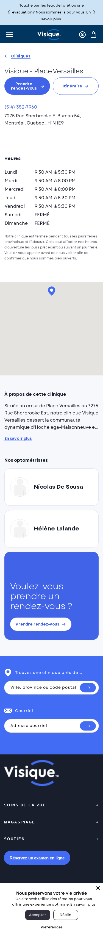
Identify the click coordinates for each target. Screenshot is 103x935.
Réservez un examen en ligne (37, 858)
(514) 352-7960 (20, 107)
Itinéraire (72, 86)
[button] (94, 12)
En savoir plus (18, 438)
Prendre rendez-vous (24, 86)
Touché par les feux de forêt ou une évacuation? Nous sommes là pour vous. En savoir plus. (51, 12)
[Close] (98, 888)
